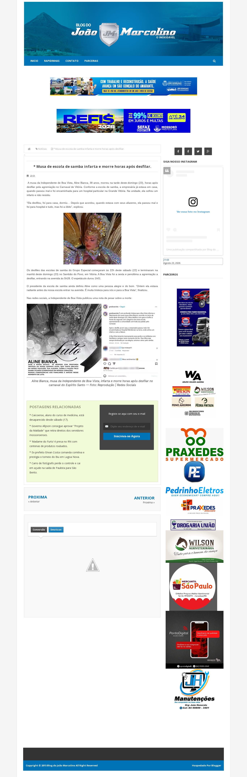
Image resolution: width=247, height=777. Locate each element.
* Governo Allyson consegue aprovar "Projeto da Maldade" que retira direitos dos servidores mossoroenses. (56, 430)
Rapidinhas (51, 60)
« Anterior (34, 501)
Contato (71, 60)
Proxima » (149, 502)
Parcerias (91, 60)
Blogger (216, 765)
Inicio (34, 60)
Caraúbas (168, 266)
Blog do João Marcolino (61, 765)
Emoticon (56, 529)
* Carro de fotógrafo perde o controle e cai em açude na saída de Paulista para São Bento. (54, 467)
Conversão (39, 529)
